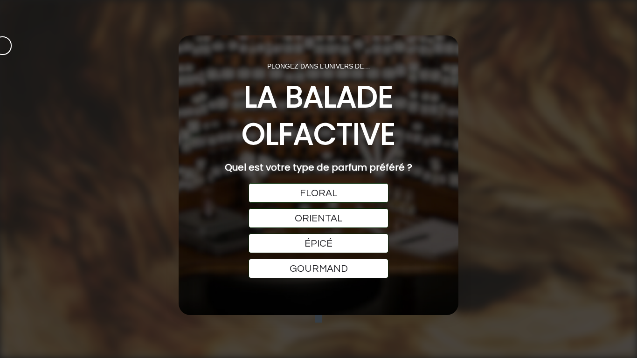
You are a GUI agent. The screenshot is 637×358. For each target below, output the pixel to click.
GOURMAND (319, 269)
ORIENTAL (319, 218)
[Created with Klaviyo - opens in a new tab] (318, 319)
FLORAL (319, 193)
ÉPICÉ (318, 243)
